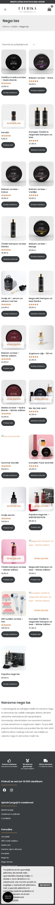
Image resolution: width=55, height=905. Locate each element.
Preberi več (8, 145)
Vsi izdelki (5, 836)
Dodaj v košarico (10, 93)
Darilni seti (5, 845)
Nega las (5, 857)
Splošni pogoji (7, 810)
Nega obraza (7, 862)
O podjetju (6, 818)
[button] (8, 897)
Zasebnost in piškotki (10, 814)
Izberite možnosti (38, 150)
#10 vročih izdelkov (9, 841)
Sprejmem (45, 885)
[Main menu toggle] (5, 9)
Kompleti (5, 853)
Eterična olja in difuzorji (11, 849)
